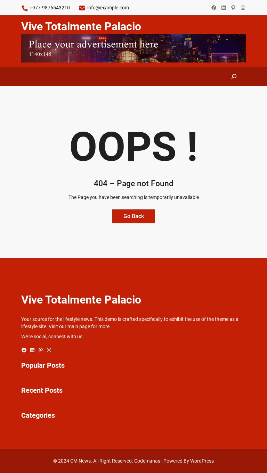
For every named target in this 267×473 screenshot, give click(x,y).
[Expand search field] (234, 76)
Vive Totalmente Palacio (81, 26)
